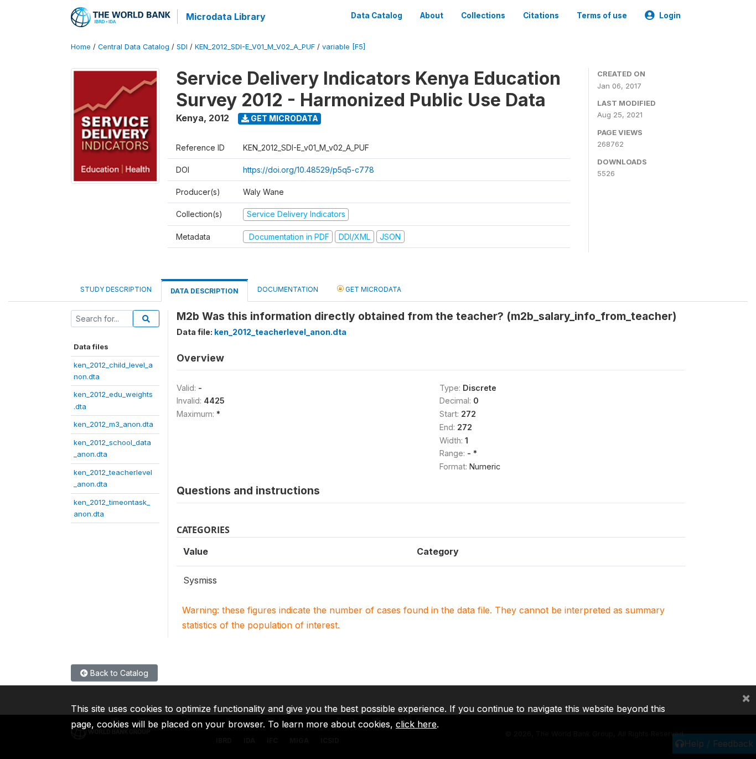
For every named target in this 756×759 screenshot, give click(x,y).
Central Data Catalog (133, 47)
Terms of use (602, 15)
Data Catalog (376, 15)
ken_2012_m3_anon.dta (113, 424)
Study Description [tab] (116, 289)
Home (81, 47)
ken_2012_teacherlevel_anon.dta (280, 332)
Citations (541, 15)
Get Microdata (283, 118)
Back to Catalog (118, 673)
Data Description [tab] (204, 291)
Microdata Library (226, 16)
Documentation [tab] (287, 289)
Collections (483, 15)
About (431, 15)
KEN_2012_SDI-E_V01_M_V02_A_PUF (255, 47)
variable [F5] (343, 47)
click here (416, 724)
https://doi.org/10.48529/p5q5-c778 (308, 169)
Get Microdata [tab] (372, 289)
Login (670, 15)
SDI (182, 47)
